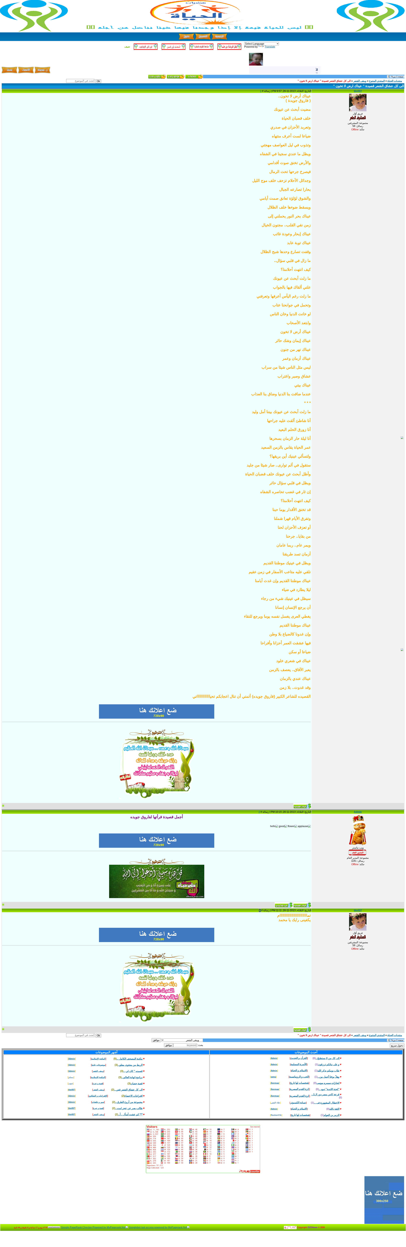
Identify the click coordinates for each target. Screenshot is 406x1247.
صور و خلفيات (98, 1102)
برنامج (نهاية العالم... (132, 1077)
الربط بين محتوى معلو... (130, 1065)
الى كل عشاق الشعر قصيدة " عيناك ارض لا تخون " (324, 81)
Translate (270, 46)
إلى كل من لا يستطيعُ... (327, 1058)
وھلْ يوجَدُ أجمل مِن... (328, 1076)
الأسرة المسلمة (299, 1064)
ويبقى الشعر (359, 81)
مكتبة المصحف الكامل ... (130, 1058)
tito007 (358, 91)
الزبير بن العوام (331, 1115)
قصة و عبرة (98, 1083)
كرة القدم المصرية (299, 1089)
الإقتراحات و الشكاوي (98, 1096)
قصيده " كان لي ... (133, 1071)
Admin (358, 812)
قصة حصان (137, 1083)
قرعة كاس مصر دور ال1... (325, 1094)
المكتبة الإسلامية (98, 1059)
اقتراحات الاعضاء (133, 1096)
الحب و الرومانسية (299, 1076)
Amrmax (275, 1083)
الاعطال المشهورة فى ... (326, 1102)
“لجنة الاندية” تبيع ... (329, 1089)
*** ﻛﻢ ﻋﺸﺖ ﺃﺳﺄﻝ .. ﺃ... (130, 1114)
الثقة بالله (334, 1109)
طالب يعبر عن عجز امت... (129, 1108)
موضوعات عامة (98, 1065)
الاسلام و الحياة (299, 1070)
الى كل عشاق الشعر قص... (128, 1089)
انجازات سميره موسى (327, 1083)
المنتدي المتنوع (377, 81)
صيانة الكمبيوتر (298, 1102)
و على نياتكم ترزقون (328, 1064)
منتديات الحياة (394, 81)
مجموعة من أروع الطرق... (129, 1102)
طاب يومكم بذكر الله (328, 1070)
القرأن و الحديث (298, 1058)
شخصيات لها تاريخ (299, 1083)
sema (273, 1077)
